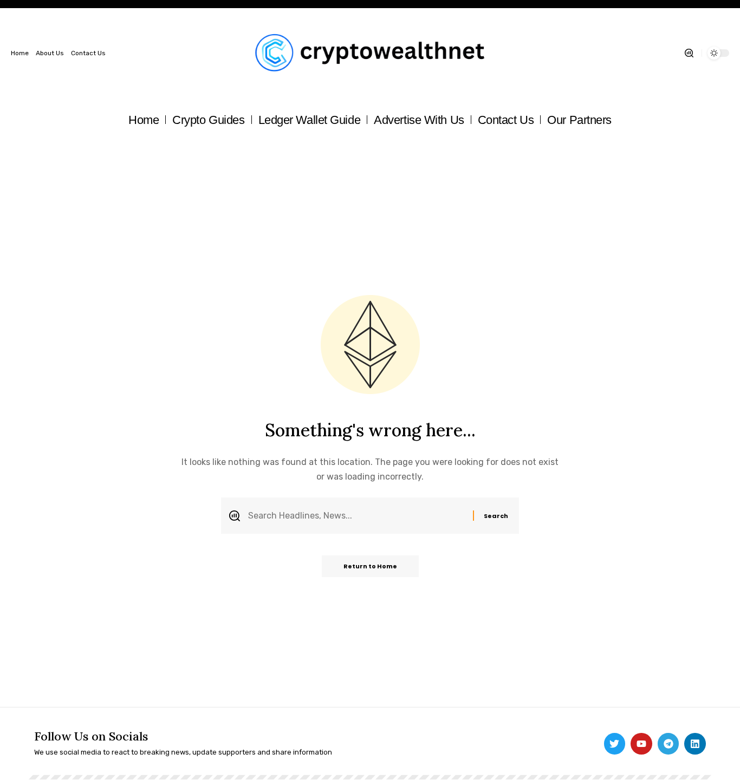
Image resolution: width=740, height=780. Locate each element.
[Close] (436, 308)
